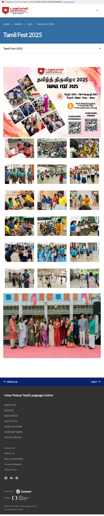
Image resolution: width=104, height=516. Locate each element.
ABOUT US (10, 404)
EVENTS (9, 410)
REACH (8, 453)
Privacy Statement (12, 464)
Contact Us (9, 448)
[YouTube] (12, 478)
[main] (52, 201)
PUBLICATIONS (13, 426)
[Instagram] (18, 478)
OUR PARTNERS (13, 431)
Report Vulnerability (13, 458)
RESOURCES (11, 415)
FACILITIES (10, 421)
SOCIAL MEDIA (12, 437)
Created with (9, 491)
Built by (7, 498)
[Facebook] (7, 478)
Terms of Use (10, 469)
